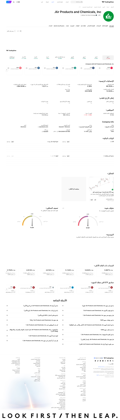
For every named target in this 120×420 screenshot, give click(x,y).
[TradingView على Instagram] (105, 361)
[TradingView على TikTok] (98, 361)
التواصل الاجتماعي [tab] (91, 25)
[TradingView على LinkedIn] (103, 361)
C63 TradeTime (62, 395)
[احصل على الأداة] (18, 31)
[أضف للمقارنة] (100, 68)
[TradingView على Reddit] (95, 361)
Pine (85, 371)
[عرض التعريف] (106, 84)
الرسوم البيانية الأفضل (82, 359)
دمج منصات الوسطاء (16, 370)
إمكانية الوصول (62, 404)
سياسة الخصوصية (62, 402)
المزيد (42, 1)
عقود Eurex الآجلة (62, 376)
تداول (39, 370)
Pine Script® (83, 395)
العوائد (84, 383)
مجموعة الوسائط (62, 388)
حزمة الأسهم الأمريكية (61, 378)
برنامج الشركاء (17, 371)
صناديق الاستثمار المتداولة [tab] (59, 25)
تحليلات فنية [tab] (83, 25)
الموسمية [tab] (72, 25)
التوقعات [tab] (77, 25)
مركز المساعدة (62, 386)
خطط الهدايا (63, 363)
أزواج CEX (84, 368)
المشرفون (38, 366)
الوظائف (63, 387)
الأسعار (64, 360)
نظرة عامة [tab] (111, 25)
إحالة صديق (38, 362)
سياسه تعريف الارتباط (61, 403)
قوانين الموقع (37, 364)
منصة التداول (17, 364)
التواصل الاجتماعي (60, 1)
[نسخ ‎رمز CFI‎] (42, 131)
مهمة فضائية (63, 383)
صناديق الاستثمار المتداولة (81, 364)
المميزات (63, 359)
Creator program (36, 363)
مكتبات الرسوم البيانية (16, 360)
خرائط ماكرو (83, 394)
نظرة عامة (63, 367)
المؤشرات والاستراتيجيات (35, 376)
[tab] (68, 141)
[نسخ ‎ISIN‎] (57, 131)
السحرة (38, 378)
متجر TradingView (61, 392)
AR (17, 2)
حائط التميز (38, 360)
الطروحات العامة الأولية (81, 386)
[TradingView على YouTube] (108, 361)
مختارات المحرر (37, 372)
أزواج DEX (84, 370)
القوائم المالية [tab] (105, 25)
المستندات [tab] (98, 25)
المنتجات (67, 1)
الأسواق (53, 1)
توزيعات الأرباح (83, 384)
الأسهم (84, 363)
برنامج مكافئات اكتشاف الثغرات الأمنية (58, 407)
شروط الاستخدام (62, 399)
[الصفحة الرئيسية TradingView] (108, 2)
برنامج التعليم (17, 372)
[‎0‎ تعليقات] (95, 200)
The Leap (63, 371)
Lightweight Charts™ (16, 362)
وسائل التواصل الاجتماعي (35, 359)
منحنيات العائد (83, 391)
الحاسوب (84, 400)
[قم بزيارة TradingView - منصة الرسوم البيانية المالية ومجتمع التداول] (11, 50)
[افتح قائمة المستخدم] (13, 2)
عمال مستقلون (37, 379)
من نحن (63, 381)
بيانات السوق (63, 362)
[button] (64, 2)
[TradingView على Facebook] (110, 361)
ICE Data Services (101, 366)
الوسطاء (47, 1)
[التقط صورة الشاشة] (21, 31)
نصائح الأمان (63, 406)
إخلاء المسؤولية (62, 400)
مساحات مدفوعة (37, 380)
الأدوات (18, 359)
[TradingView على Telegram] (100, 361)
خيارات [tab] (67, 25)
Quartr (98, 375)
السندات (84, 365)
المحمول (84, 399)
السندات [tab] (50, 25)
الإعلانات (18, 368)
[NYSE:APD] (112, 189)
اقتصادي (84, 381)
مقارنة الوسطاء (62, 370)
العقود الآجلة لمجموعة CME (60, 375)
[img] (82, 15)
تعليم (39, 371)
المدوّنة (64, 384)
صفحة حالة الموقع (62, 408)
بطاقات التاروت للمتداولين (60, 394)
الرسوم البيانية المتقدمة (15, 363)
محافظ (84, 389)
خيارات (84, 392)
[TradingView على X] (113, 361)
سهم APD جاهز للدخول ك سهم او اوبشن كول (103, 192)
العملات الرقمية (83, 367)
